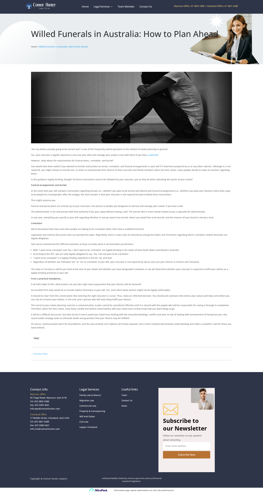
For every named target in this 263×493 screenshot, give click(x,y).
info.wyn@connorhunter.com (45, 408)
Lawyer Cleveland (88, 427)
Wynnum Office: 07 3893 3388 (189, 6)
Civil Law (83, 421)
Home (85, 6)
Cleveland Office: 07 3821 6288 (222, 6)
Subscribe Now (186, 454)
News (124, 405)
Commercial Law (87, 405)
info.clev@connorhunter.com (45, 428)
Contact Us (145, 6)
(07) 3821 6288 (41, 421)
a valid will (152, 154)
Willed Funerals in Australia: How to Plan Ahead (63, 46)
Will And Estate (87, 416)
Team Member (126, 6)
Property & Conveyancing (92, 411)
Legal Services (102, 6)
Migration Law (86, 400)
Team (124, 395)
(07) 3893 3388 (41, 401)
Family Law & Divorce (90, 395)
